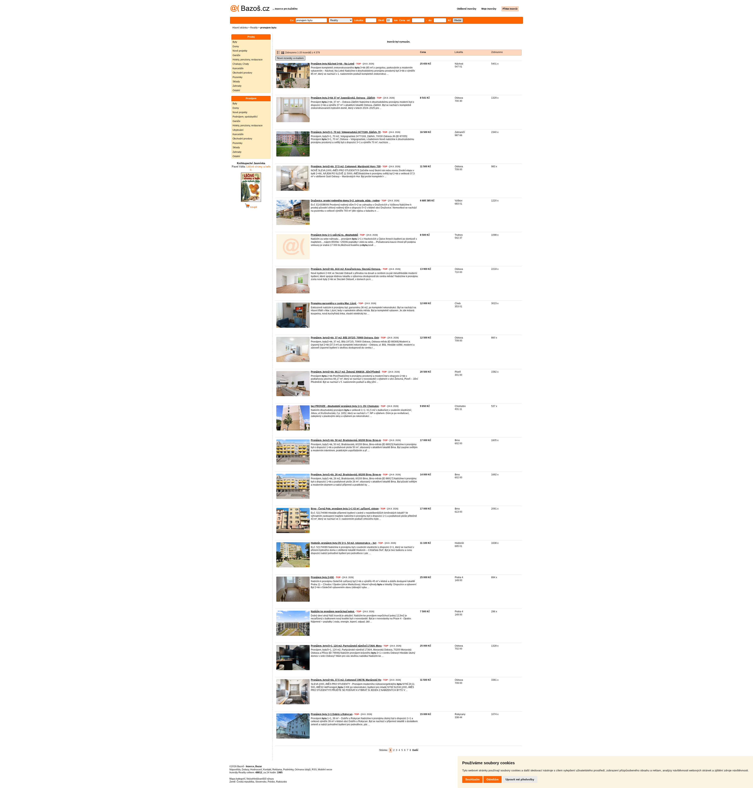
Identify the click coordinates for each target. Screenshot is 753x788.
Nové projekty (240, 50)
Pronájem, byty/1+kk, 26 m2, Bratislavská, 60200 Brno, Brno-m (346, 474)
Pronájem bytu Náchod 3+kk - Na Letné (332, 63)
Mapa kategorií (237, 778)
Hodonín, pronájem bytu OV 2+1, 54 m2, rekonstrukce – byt (343, 543)
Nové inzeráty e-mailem (290, 58)
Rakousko (281, 781)
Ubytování (238, 130)
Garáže (236, 55)
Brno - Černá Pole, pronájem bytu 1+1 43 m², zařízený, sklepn (345, 508)
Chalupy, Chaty (241, 64)
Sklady (236, 81)
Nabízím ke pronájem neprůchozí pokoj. (333, 611)
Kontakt (267, 769)
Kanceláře (238, 68)
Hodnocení (256, 769)
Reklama (277, 769)
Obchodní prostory (242, 72)
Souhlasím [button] (472, 779)
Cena (423, 52)
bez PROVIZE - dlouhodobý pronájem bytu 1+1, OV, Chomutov (345, 406)
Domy (236, 46)
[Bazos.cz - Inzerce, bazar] (249, 11)
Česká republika (245, 781)
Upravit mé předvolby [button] (520, 779)
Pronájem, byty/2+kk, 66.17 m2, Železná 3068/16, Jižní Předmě (345, 371)
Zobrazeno (497, 52)
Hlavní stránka (240, 27)
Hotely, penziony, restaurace (248, 59)
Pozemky (237, 77)
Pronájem (251, 98)
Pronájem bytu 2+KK (322, 577)
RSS (314, 769)
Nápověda (235, 769)
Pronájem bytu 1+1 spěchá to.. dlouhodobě (334, 235)
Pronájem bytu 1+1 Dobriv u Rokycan (331, 714)
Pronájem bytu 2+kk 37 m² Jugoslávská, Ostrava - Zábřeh (343, 97)
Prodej (251, 36)
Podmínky (288, 769)
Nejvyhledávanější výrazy (260, 778)
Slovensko (260, 781)
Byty (235, 42)
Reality (254, 27)
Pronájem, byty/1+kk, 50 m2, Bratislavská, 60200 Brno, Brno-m (346, 440)
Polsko (271, 781)
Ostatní (236, 90)
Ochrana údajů (303, 769)
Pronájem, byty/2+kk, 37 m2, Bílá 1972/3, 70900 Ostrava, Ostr (345, 337)
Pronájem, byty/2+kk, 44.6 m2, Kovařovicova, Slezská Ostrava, (346, 269)
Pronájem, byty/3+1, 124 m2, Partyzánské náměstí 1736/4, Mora (346, 645)
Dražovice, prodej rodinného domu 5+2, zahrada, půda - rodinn (345, 200)
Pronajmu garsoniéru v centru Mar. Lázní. (333, 303)
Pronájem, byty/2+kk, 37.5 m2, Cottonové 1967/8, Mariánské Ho (346, 680)
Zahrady (237, 86)
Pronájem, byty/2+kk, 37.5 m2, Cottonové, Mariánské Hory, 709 (346, 166)
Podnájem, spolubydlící (245, 116)
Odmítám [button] (492, 779)
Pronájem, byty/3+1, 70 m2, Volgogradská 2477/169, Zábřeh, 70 (346, 132)
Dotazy (245, 769)
